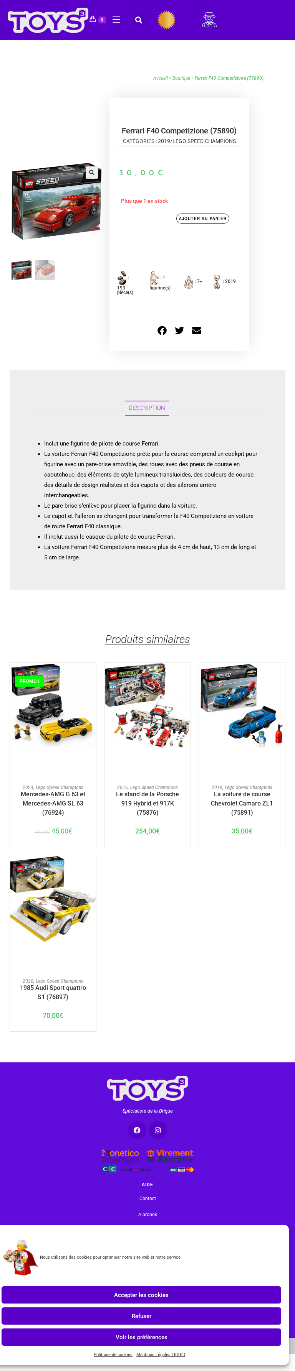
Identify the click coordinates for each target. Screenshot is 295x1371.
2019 (164, 141)
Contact (147, 1198)
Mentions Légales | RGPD (160, 1354)
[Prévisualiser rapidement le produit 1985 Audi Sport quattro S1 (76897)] (92, 869)
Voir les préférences (141, 1336)
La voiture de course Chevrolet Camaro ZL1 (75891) (242, 798)
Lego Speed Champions (204, 141)
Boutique (181, 78)
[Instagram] (158, 1130)
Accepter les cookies (141, 1294)
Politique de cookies (113, 1354)
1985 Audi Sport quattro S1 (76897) (53, 991)
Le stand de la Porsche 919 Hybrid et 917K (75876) (147, 798)
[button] (138, 19)
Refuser (141, 1315)
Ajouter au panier (203, 218)
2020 (28, 981)
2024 (28, 787)
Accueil (160, 78)
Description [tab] (147, 407)
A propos (147, 1214)
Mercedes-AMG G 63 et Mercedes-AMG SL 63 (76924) (53, 798)
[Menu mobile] (113, 18)
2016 (122, 787)
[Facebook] (137, 1130)
